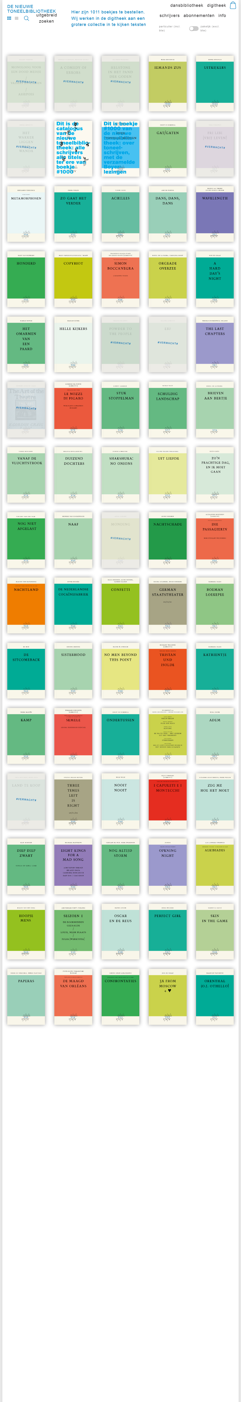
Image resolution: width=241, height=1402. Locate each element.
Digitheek (216, 5)
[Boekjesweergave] (9, 18)
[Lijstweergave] (17, 18)
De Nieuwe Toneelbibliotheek (31, 7)
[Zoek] (26, 18)
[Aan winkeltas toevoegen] (183, 99)
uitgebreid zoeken (46, 18)
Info (222, 15)
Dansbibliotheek (186, 5)
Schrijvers (170, 15)
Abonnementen (199, 15)
